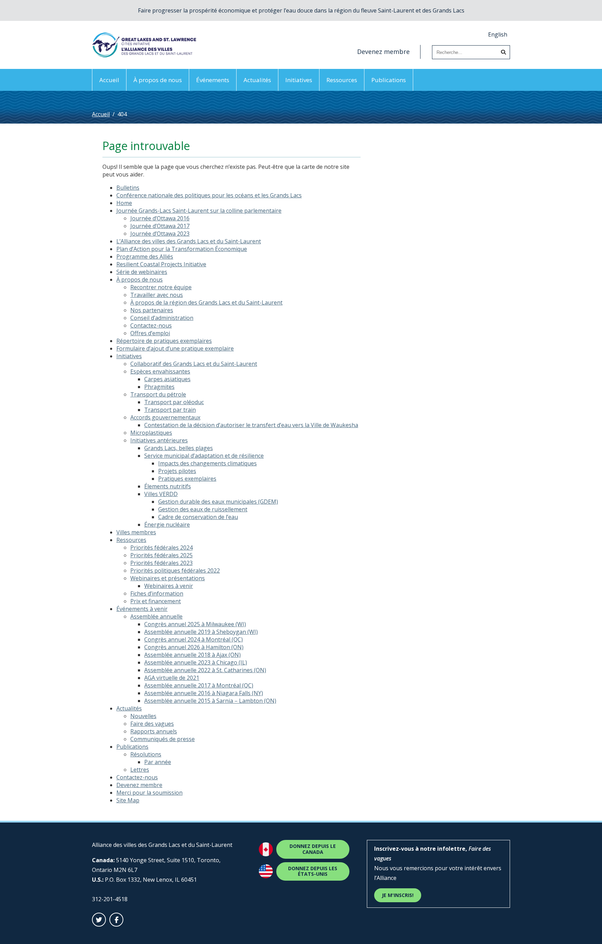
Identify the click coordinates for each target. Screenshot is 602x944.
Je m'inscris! (398, 895)
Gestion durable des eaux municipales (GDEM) (218, 501)
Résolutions (145, 754)
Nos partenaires (151, 310)
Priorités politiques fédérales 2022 (175, 570)
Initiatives (298, 80)
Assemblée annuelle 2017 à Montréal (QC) (198, 685)
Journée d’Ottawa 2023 (160, 233)
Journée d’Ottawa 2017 (160, 226)
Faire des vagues (152, 723)
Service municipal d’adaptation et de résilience (204, 455)
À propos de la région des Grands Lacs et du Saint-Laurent (206, 302)
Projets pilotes (177, 471)
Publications (388, 80)
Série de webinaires (141, 272)
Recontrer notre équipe (161, 287)
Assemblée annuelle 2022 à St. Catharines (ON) (205, 670)
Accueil (109, 80)
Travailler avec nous (156, 295)
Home (124, 203)
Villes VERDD (161, 494)
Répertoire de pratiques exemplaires (164, 341)
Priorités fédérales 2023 (161, 563)
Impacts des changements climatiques (207, 463)
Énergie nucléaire (167, 524)
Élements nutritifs (167, 486)
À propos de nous (157, 80)
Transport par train (170, 410)
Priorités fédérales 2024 (161, 547)
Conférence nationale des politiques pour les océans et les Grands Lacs (209, 195)
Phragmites (159, 387)
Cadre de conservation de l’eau (198, 517)
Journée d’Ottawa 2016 (160, 218)
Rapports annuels (153, 731)
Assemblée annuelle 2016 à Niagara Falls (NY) (203, 693)
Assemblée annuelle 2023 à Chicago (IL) (195, 662)
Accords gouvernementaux (165, 417)
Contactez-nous (151, 325)
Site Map (127, 800)
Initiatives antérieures (159, 440)
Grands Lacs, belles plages (178, 448)
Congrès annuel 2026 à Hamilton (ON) (194, 647)
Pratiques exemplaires (187, 478)
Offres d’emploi (150, 333)
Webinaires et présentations (167, 578)
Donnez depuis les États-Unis (312, 871)
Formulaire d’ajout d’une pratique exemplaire (175, 348)
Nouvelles (143, 716)
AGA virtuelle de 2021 (171, 678)
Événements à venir (142, 609)
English (497, 34)
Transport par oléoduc (174, 402)
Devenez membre (383, 51)
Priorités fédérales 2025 (161, 555)
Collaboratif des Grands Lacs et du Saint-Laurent (193, 364)
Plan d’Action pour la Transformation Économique (181, 249)
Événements (212, 80)
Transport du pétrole (158, 394)
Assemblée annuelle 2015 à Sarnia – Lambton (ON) (210, 701)
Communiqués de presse (162, 739)
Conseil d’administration (161, 318)
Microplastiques (151, 432)
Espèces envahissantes (160, 371)
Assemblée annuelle (156, 616)
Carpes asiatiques (167, 379)
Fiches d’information (156, 593)
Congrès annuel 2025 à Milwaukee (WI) (195, 624)
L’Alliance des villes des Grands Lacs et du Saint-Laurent (188, 241)
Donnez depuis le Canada (313, 849)
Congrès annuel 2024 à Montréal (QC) (193, 639)
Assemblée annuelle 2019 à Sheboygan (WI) (201, 632)
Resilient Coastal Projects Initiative (161, 264)
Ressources (341, 80)
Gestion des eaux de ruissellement (202, 509)
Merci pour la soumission (149, 792)
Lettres (139, 769)
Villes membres (136, 532)
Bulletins (127, 187)
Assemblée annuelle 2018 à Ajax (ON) (192, 655)
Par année (157, 762)
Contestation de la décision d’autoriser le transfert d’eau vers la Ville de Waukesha (251, 425)
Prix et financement (155, 601)
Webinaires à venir (168, 586)
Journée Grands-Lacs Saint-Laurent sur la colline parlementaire (198, 210)
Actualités (257, 80)
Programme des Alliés (144, 256)
